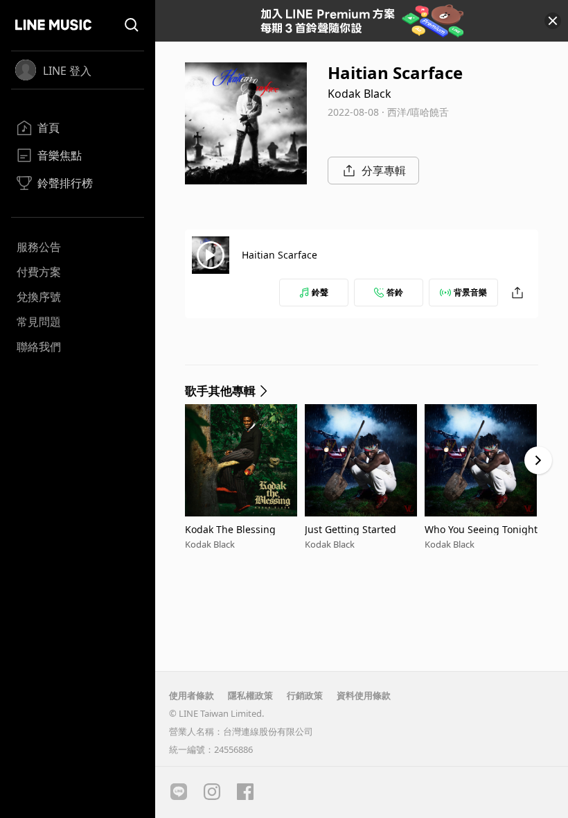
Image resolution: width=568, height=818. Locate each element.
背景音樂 (470, 292)
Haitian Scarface (279, 254)
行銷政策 (305, 695)
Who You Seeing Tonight (481, 529)
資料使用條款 (364, 695)
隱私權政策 (250, 695)
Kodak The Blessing (230, 529)
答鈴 (395, 292)
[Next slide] (538, 460)
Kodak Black (359, 93)
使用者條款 (191, 695)
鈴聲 (320, 292)
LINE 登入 (67, 70)
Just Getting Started (350, 529)
